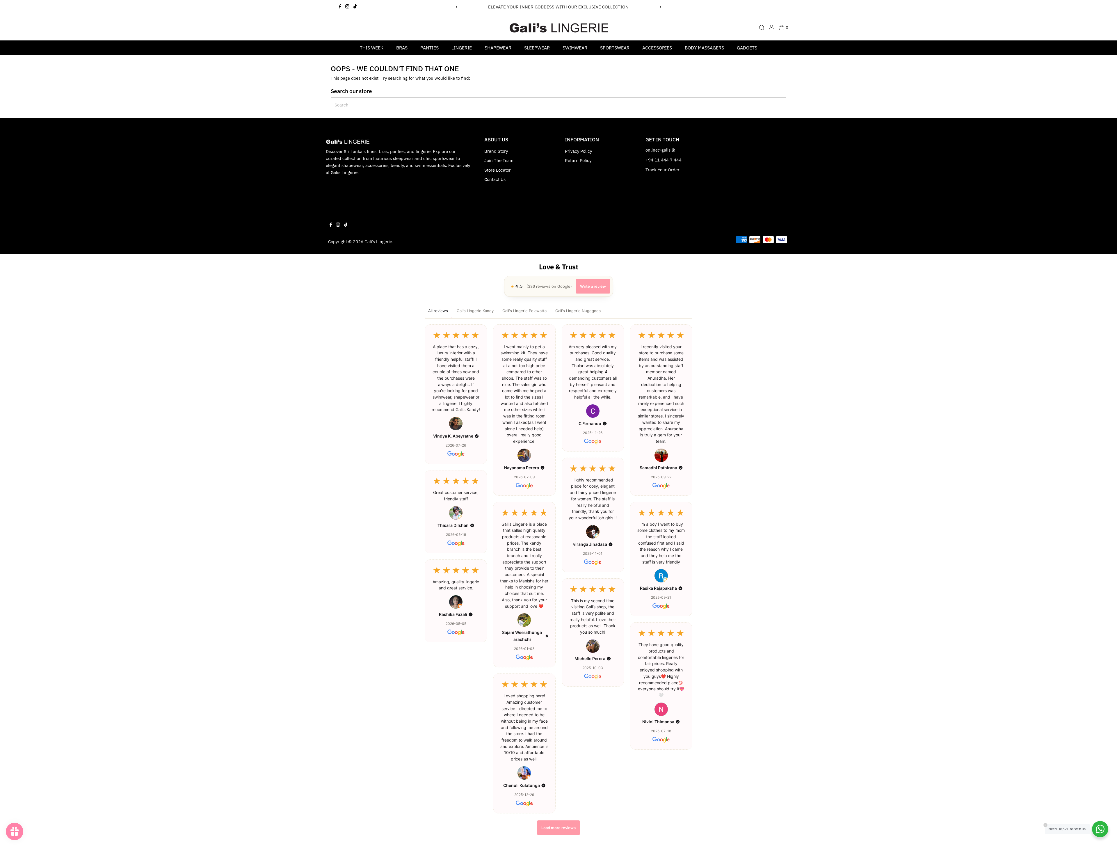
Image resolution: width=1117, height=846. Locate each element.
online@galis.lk (660, 150)
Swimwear (575, 48)
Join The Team (498, 160)
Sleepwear (537, 48)
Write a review (593, 286)
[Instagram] (347, 7)
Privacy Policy (578, 151)
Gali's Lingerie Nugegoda (578, 310)
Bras (402, 48)
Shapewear (498, 48)
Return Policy (578, 160)
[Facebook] (340, 7)
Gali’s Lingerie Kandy (475, 310)
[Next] (660, 7)
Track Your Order (662, 170)
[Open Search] (761, 27)
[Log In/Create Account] (771, 27)
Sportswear (614, 48)
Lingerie (461, 48)
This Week (371, 48)
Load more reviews (558, 827)
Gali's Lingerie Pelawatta (524, 310)
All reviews (438, 310)
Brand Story (496, 151)
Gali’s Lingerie (378, 241)
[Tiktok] (355, 7)
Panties (429, 48)
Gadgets (747, 48)
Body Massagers (704, 48)
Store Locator (497, 170)
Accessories (657, 48)
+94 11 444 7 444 (663, 160)
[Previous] (456, 7)
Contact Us (495, 179)
